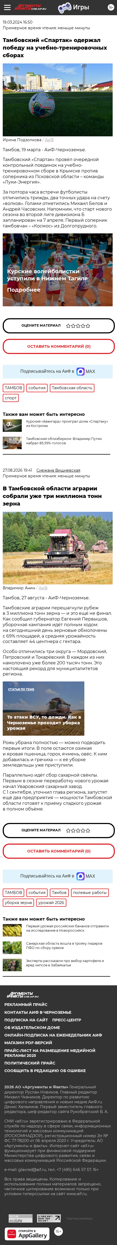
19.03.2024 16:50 (17, 22)
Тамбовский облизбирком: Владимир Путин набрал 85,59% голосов (64, 441)
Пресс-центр (66, 1020)
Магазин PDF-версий (28, 1042)
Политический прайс (29, 1063)
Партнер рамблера (80, 1218)
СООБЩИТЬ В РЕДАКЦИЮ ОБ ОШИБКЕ (45, 1070)
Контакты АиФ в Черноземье (37, 1012)
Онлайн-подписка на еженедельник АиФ (53, 1035)
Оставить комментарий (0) (59, 346)
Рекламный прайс (25, 1004)
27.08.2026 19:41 (17, 470)
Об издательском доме (32, 1027)
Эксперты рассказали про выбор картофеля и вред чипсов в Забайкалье (65, 963)
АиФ (49, 139)
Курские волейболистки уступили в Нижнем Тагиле (47, 275)
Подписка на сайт (26, 1020)
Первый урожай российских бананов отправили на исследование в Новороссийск (67, 928)
